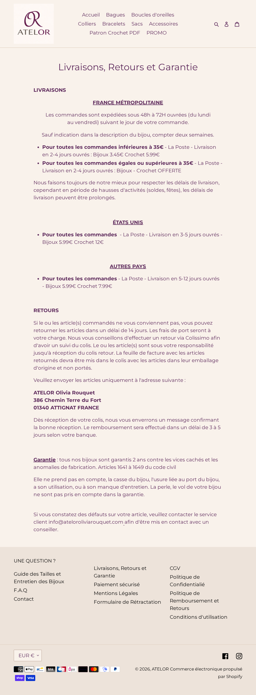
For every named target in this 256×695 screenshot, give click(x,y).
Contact (24, 599)
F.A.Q (20, 590)
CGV (175, 568)
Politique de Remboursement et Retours (194, 600)
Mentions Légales (116, 593)
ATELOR (160, 668)
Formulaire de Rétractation (127, 602)
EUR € (26, 655)
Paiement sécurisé (117, 584)
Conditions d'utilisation (199, 617)
